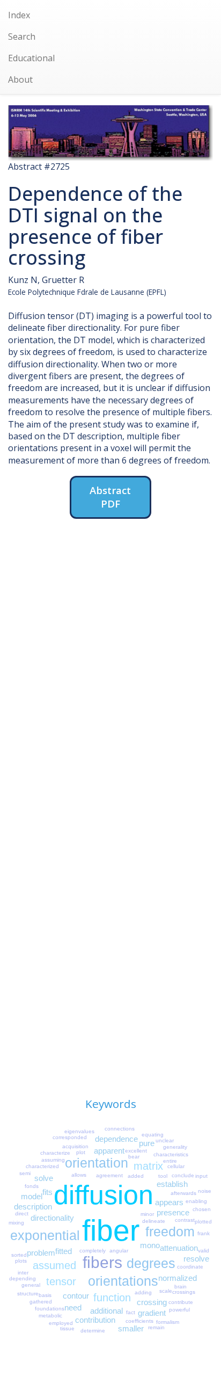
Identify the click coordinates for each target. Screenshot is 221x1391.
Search (21, 36)
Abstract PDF (110, 497)
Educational (31, 58)
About (20, 79)
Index (19, 15)
